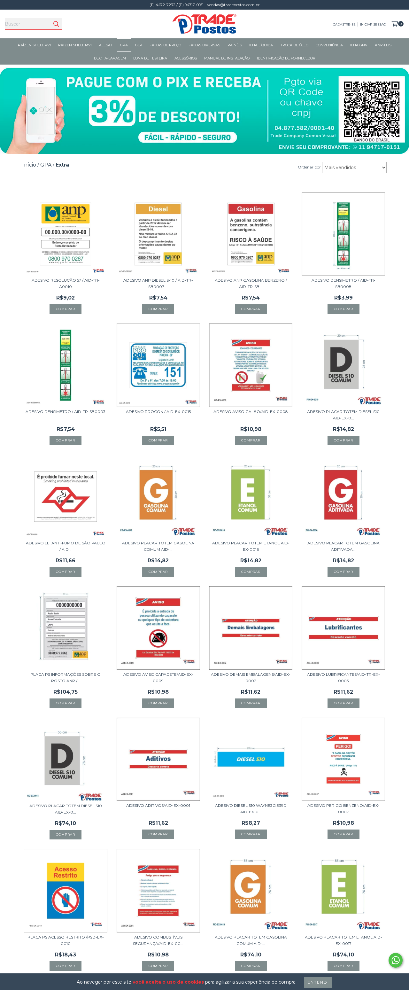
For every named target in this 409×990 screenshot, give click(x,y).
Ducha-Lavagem (110, 58)
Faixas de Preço (165, 45)
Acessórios (185, 58)
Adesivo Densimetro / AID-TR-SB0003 (65, 411)
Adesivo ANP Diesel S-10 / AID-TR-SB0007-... (158, 283)
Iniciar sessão (373, 24)
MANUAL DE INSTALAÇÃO (227, 58)
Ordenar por (309, 167)
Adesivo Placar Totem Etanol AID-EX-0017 (343, 940)
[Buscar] (56, 24)
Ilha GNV (358, 45)
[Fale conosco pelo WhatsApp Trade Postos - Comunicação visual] (396, 960)
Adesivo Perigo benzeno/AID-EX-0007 (343, 808)
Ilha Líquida (261, 45)
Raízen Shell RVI (34, 45)
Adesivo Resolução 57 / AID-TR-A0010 (66, 283)
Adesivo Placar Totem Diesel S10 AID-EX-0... (343, 414)
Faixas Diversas (204, 45)
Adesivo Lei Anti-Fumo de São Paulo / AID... (65, 546)
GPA (124, 45)
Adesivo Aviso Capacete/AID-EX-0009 (158, 677)
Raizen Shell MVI (75, 45)
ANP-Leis (383, 45)
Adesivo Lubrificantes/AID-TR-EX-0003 (343, 677)
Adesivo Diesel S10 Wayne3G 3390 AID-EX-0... (250, 808)
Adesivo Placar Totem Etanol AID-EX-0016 (250, 546)
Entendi (318, 982)
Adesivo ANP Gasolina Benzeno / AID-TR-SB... (251, 283)
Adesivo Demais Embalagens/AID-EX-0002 (250, 677)
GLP (138, 45)
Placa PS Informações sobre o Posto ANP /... (65, 677)
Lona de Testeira (150, 58)
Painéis (235, 45)
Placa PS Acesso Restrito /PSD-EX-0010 (65, 940)
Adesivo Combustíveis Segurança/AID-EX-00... (158, 940)
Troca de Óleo (294, 45)
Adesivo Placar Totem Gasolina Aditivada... (343, 546)
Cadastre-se (344, 24)
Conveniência (329, 45)
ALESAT (106, 45)
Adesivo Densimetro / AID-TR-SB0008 (343, 283)
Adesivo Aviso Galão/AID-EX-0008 (250, 411)
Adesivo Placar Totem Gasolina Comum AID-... (158, 546)
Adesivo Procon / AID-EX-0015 (158, 411)
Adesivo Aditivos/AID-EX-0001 (158, 805)
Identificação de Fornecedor (286, 58)
